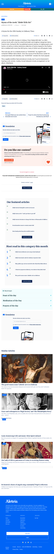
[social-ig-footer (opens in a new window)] (31, 542)
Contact (40, 546)
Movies (4, 395)
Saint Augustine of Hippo (31, 6)
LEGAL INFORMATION (26, 546)
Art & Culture (4, 16)
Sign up (5, 139)
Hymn (3, 106)
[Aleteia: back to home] (27, 3)
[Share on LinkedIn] (44, 35)
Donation (22, 526)
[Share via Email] (49, 35)
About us (19, 546)
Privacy (21, 549)
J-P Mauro (16, 25)
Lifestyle (7, 520)
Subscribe (12, 9)
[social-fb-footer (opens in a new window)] (25, 542)
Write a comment (27, 187)
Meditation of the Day (12, 301)
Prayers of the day (10, 306)
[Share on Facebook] (41, 35)
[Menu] (9, 4)
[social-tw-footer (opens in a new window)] (28, 542)
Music (4, 419)
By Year (36, 518)
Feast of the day (9, 295)
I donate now (8, 160)
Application (22, 520)
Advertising (22, 528)
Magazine (22, 522)
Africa (4, 443)
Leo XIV (4, 468)
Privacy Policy (15, 549)
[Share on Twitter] (47, 35)
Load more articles (27, 237)
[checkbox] (3, 136)
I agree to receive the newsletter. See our (17, 136)
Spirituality (8, 522)
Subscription (23, 524)
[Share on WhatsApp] (52, 35)
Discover (7, 524)
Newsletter (22, 518)
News (7, 518)
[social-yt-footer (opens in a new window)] (23, 542)
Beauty (4, 356)
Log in (31, 182)
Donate (26, 9)
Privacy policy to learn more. (25, 136)
